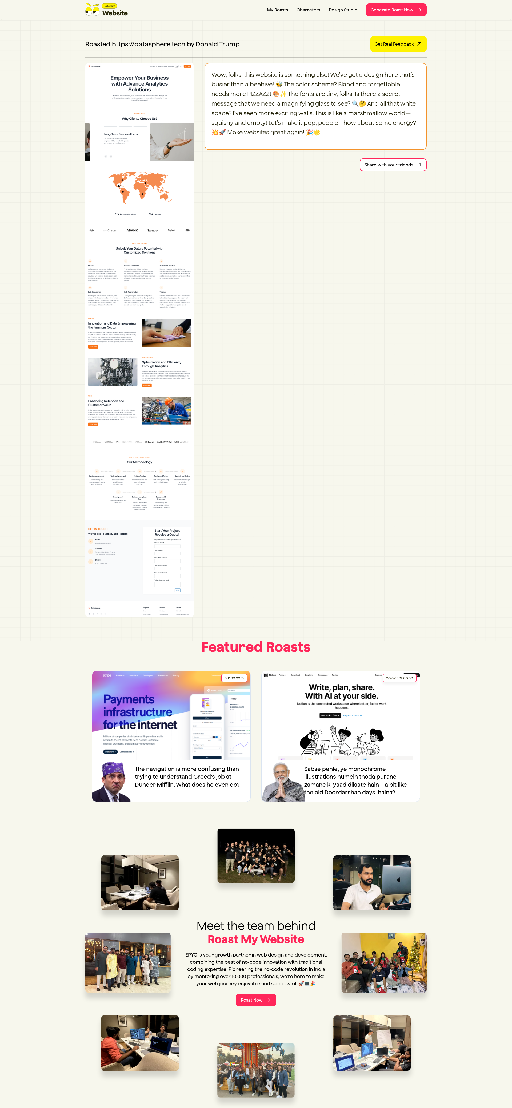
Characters (308, 9)
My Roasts (277, 9)
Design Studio (343, 9)
